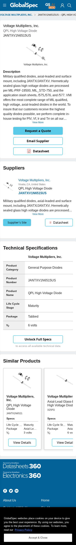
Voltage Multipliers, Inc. (34, 180)
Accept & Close (38, 537)
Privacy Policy (23, 529)
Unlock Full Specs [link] (38, 339)
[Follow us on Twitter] (11, 491)
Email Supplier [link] (38, 141)
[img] (62, 5)
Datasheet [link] (41, 151)
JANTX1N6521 (14, 413)
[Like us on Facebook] (5, 491)
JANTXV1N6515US (32, 193)
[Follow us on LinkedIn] (17, 491)
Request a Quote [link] (38, 131)
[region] (38, 526)
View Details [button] (22, 442)
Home (45, 500)
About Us (9, 500)
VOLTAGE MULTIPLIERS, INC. (16, 14)
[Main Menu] (5, 5)
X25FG (51, 410)
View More (38, 122)
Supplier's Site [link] (17, 222)
